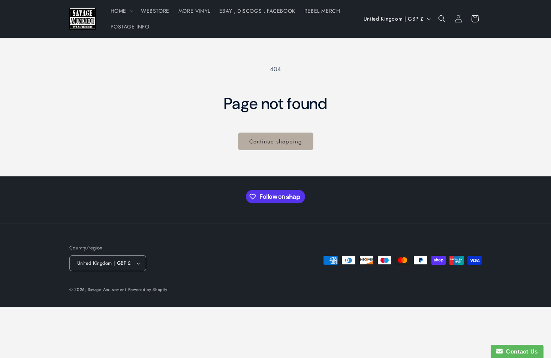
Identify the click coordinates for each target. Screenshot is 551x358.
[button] (121, 11)
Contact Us (520, 351)
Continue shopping (275, 141)
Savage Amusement (107, 289)
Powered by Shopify (148, 289)
